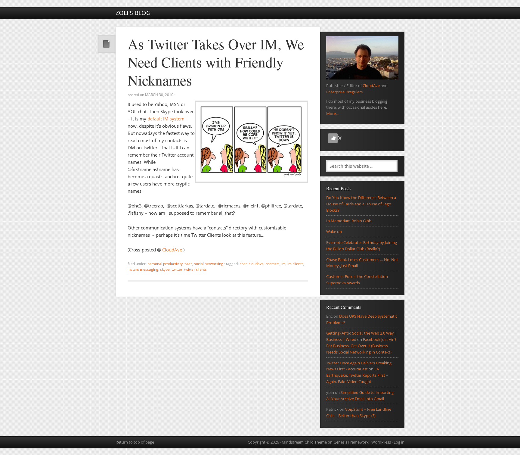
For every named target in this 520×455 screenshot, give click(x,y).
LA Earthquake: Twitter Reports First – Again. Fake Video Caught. (357, 375)
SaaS (188, 263)
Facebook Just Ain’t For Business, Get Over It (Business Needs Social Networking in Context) (361, 346)
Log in (399, 442)
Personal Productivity (165, 263)
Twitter (177, 269)
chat (243, 263)
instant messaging (143, 269)
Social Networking (208, 263)
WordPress (381, 442)
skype (165, 269)
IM (283, 263)
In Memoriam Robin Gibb (348, 220)
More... (332, 113)
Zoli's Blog (133, 13)
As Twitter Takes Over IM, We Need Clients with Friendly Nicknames (216, 61)
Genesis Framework (351, 442)
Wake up (334, 231)
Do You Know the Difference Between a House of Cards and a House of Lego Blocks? (361, 204)
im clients (295, 263)
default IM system (165, 119)
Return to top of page (135, 442)
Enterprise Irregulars (344, 92)
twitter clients (195, 269)
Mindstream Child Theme (304, 442)
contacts (272, 263)
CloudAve (172, 250)
